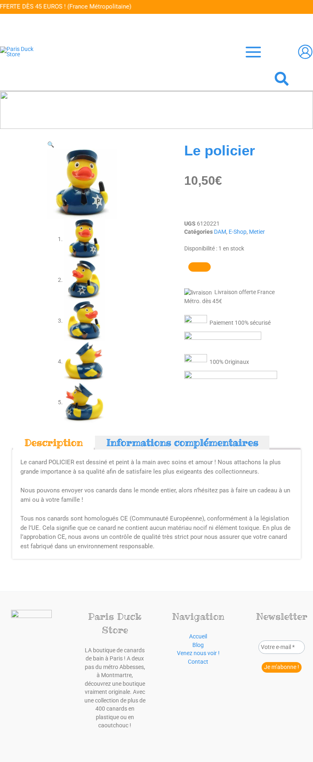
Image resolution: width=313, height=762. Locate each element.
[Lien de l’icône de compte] (305, 52)
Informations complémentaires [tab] (182, 442)
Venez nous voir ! (198, 653)
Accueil (198, 636)
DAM (220, 231)
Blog (198, 645)
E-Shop (238, 231)
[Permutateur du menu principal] (253, 52)
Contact (198, 661)
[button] (282, 80)
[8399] (199, 267)
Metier (257, 231)
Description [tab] (53, 442)
